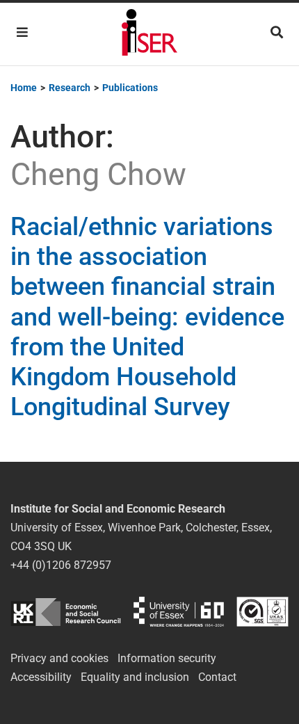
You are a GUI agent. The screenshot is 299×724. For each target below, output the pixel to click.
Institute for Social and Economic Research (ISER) (149, 34)
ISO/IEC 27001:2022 (262, 611)
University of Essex (179, 611)
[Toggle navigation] (22, 32)
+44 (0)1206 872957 (60, 565)
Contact (217, 677)
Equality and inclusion (135, 677)
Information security (167, 658)
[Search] (277, 32)
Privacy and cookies (59, 658)
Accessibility (41, 677)
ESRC (65, 611)
